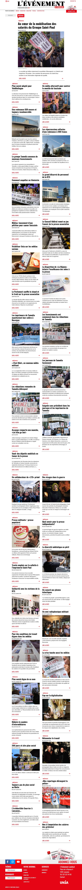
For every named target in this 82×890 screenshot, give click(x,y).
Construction (40, 10)
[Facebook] (7, 861)
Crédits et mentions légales (12, 887)
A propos (26, 872)
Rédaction (26, 875)
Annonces (44, 872)
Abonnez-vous (71, 11)
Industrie (28, 10)
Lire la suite (22, 78)
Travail (34, 10)
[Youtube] (18, 861)
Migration (22, 10)
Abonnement (45, 870)
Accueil (25, 870)
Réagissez (10, 15)
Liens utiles (26, 882)
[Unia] (64, 882)
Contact (62, 877)
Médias (17, 10)
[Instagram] (12, 861)
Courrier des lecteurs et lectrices (30, 878)
